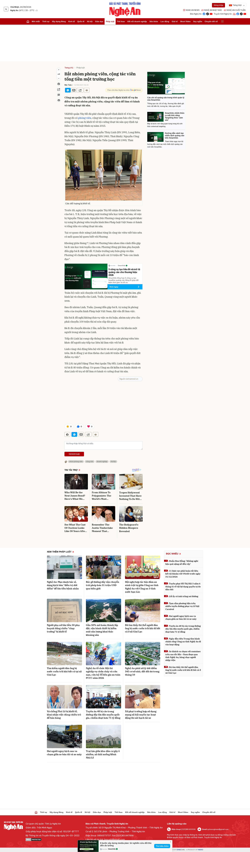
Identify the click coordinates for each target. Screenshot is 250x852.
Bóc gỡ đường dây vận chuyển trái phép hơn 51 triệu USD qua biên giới (102, 585)
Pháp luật (110, 21)
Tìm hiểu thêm (162, 846)
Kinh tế (71, 21)
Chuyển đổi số (211, 21)
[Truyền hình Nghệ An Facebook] (237, 13)
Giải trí (175, 21)
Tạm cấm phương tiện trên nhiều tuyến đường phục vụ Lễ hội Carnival (182, 606)
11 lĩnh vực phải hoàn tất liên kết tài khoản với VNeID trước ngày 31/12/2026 (182, 574)
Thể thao (121, 21)
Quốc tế (80, 21)
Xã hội (90, 21)
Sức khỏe (153, 21)
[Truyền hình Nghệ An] (234, 13)
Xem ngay (114, 287)
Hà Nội (113, 461)
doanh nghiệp (102, 461)
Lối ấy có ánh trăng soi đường (183, 596)
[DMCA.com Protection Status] (52, 839)
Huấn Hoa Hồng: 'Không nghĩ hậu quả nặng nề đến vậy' (181, 562)
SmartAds (112, 849)
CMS (181, 850)
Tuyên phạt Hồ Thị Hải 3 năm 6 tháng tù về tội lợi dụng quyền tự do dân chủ (183, 586)
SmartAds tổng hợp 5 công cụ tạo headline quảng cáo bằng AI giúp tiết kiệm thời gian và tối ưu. (123, 280)
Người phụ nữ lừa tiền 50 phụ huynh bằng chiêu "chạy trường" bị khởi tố (63, 628)
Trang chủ (68, 68)
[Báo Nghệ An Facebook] (204, 13)
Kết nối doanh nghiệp (137, 21)
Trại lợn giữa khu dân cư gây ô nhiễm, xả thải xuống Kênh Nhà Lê (103, 754)
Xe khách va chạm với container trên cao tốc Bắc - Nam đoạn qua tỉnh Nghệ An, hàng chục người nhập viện (183, 655)
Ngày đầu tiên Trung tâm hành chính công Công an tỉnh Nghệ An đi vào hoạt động (183, 641)
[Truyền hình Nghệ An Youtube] (244, 13)
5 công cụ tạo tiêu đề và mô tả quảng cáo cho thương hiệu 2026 (124, 272)
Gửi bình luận (74, 454)
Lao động (165, 21)
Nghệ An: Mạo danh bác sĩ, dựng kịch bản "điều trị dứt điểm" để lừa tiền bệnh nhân (63, 585)
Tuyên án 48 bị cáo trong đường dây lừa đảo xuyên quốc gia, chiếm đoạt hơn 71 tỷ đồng (103, 714)
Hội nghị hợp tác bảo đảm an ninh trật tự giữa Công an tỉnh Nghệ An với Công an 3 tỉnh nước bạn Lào (141, 586)
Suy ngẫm (197, 21)
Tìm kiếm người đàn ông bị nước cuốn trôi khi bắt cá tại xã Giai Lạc (64, 671)
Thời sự (45, 21)
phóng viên (84, 117)
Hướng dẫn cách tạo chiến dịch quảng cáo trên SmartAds (174, 135)
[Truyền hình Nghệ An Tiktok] (241, 13)
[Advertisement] (125, 43)
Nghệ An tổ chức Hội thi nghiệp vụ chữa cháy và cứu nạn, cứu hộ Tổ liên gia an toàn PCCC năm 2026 (103, 673)
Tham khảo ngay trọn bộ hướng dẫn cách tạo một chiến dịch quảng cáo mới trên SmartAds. (165, 144)
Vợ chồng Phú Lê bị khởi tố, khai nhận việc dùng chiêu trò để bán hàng (64, 714)
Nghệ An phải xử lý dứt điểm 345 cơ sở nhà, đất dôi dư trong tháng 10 (142, 671)
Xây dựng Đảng (59, 21)
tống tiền (89, 461)
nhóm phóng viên (76, 461)
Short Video (185, 21)
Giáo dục (99, 21)
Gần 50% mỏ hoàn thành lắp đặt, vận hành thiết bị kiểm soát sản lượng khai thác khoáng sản (102, 630)
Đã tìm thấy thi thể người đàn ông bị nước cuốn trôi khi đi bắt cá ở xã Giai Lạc (142, 628)
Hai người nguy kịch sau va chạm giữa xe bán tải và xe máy (64, 753)
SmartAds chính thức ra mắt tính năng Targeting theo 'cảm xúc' (174, 116)
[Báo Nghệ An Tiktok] (207, 13)
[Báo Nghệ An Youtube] (211, 13)
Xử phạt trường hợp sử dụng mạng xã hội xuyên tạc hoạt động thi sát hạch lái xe (140, 714)
